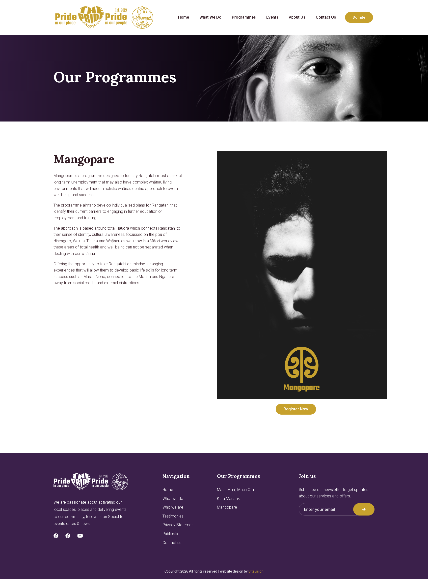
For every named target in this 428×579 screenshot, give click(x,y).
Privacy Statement (178, 524)
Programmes (244, 17)
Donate (359, 17)
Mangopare (227, 507)
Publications (173, 533)
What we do (210, 17)
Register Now (296, 409)
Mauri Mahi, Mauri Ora (235, 489)
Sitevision (256, 571)
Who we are (172, 507)
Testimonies (173, 516)
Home (183, 17)
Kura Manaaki (229, 498)
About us (297, 17)
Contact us (326, 17)
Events (272, 17)
